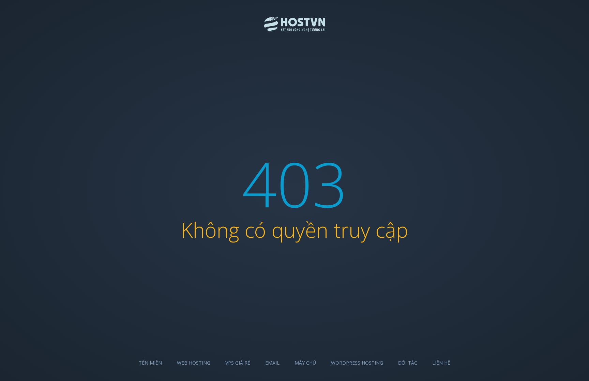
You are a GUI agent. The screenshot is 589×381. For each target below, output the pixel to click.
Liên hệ (441, 363)
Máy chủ (305, 363)
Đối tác (407, 363)
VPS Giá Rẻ (237, 363)
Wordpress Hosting (357, 363)
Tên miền (150, 363)
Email (272, 363)
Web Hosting (193, 363)
